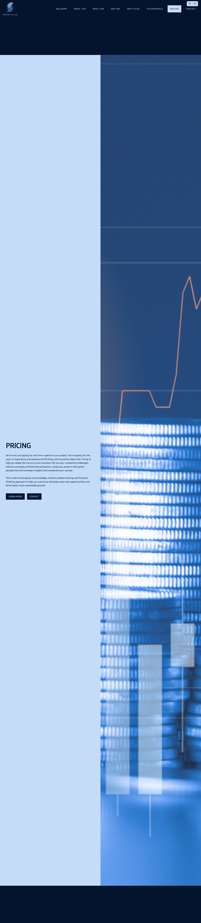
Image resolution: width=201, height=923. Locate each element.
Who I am (98, 8)
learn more (15, 496)
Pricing (174, 8)
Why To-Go (133, 8)
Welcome (61, 8)
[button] (189, 3)
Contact (191, 8)
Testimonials (155, 8)
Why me (115, 8)
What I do (80, 8)
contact (34, 496)
